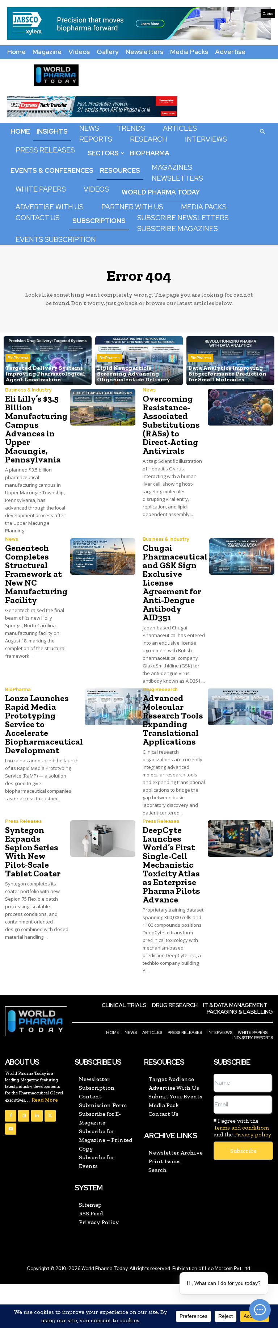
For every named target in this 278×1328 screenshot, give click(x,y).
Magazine (47, 51)
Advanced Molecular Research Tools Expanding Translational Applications (173, 720)
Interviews (206, 139)
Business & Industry (28, 389)
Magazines (172, 167)
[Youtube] (10, 1129)
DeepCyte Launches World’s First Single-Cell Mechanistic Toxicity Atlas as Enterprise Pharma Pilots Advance (171, 865)
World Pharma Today (161, 192)
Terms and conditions (242, 1127)
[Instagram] (23, 1115)
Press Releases (45, 150)
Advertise (230, 51)
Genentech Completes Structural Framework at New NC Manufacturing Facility (36, 573)
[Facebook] (10, 1115)
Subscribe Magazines (177, 228)
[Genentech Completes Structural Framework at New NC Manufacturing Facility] (102, 556)
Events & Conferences (51, 170)
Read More (44, 1100)
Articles (180, 128)
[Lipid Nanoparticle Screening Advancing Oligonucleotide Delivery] (139, 360)
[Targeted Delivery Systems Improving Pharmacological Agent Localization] (48, 360)
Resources (120, 170)
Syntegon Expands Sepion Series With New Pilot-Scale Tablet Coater (32, 852)
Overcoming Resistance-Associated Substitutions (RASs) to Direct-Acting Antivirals (171, 424)
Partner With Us (132, 206)
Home (16, 51)
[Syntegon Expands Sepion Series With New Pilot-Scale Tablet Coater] (102, 838)
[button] (262, 131)
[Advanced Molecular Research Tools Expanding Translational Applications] (240, 706)
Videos (79, 51)
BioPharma (149, 153)
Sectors (103, 153)
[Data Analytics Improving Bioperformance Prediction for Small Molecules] (230, 360)
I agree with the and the (242, 1127)
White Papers (41, 189)
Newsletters (144, 51)
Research (148, 139)
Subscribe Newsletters (183, 217)
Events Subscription (56, 239)
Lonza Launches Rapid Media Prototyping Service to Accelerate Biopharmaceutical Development (44, 724)
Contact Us (38, 217)
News (89, 128)
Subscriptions (99, 221)
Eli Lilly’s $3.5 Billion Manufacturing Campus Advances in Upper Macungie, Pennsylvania (36, 429)
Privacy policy (252, 1134)
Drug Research (160, 689)
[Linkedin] (36, 1115)
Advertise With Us (50, 206)
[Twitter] (50, 1115)
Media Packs (189, 51)
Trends (131, 128)
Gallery (108, 51)
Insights (52, 131)
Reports (95, 139)
